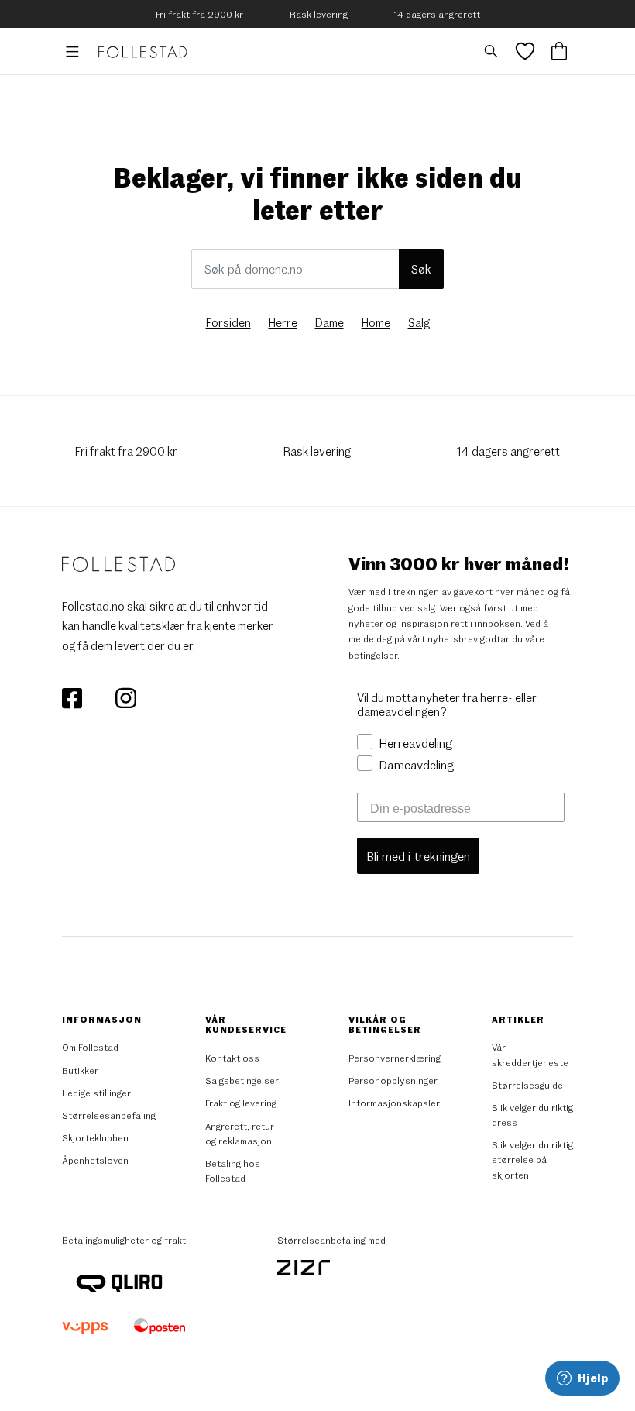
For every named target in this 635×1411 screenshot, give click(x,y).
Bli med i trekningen (418, 855)
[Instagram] (125, 697)
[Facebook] (73, 697)
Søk (421, 268)
